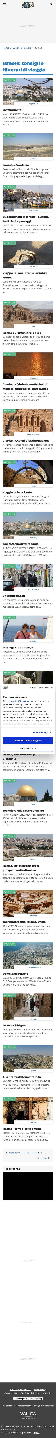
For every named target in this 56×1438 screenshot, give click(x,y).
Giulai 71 (33, 859)
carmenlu (34, 378)
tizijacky (33, 537)
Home (6, 47)
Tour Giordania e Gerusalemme (23, 810)
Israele (27, 47)
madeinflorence (33, 434)
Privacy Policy (40, 1389)
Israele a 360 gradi (15, 1025)
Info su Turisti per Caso (20, 1389)
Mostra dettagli (40, 732)
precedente (14, 1152)
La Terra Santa (12, 109)
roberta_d (34, 1019)
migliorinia (33, 103)
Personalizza (26, 748)
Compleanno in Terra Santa (20, 543)
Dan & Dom (33, 210)
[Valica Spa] (28, 1418)
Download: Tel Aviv (15, 973)
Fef (33, 326)
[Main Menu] (4, 4)
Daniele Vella (33, 589)
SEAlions (33, 915)
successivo (41, 1158)
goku (34, 486)
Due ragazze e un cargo (18, 647)
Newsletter (47, 1393)
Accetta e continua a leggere (28, 740)
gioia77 (34, 804)
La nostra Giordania (16, 165)
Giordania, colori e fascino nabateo (26, 440)
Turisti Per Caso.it (34, 967)
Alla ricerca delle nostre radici (22, 1077)
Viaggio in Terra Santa (17, 492)
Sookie (33, 159)
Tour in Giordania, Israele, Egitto (24, 921)
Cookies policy (10, 1393)
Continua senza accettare (41, 687)
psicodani (34, 641)
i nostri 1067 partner (19, 701)
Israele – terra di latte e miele (22, 1128)
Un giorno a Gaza (14, 595)
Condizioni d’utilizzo (29, 1393)
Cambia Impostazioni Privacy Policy (28, 1399)
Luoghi (16, 47)
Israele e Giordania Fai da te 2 (22, 332)
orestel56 (33, 267)
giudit (33, 1071)
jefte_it (33, 1122)
